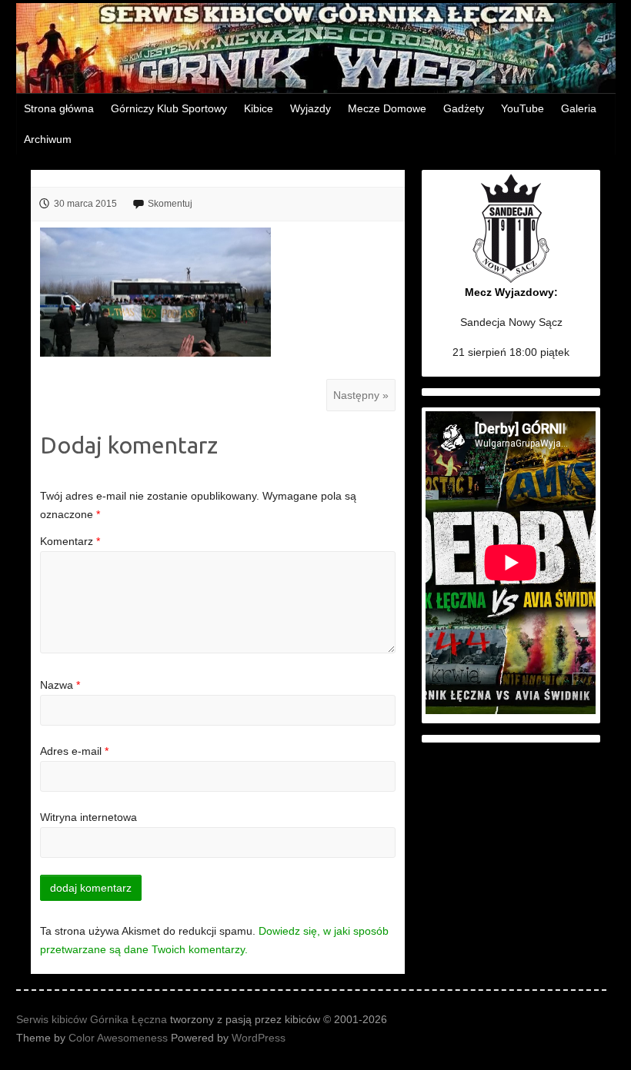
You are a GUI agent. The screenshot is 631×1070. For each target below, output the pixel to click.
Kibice (258, 108)
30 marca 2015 (85, 203)
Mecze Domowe (387, 108)
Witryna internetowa (88, 817)
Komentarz (70, 541)
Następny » (361, 395)
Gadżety (463, 108)
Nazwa (60, 685)
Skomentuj (170, 203)
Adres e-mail (74, 751)
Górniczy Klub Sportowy (169, 108)
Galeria (578, 108)
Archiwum (48, 139)
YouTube (522, 108)
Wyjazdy (310, 108)
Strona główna (59, 108)
